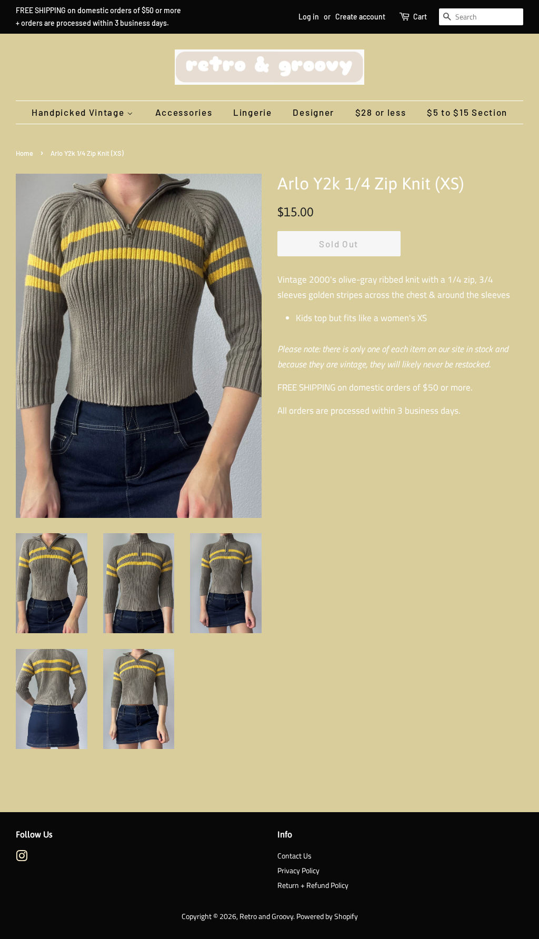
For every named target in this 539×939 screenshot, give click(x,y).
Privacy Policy (298, 870)
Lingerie (252, 112)
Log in (308, 16)
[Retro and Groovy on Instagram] (21, 858)
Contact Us (294, 856)
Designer (313, 112)
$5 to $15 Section (467, 112)
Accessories (184, 112)
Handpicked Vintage (79, 112)
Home (24, 153)
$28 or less (380, 112)
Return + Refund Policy (312, 885)
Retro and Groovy (266, 916)
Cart (420, 16)
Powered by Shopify (327, 916)
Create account (360, 16)
